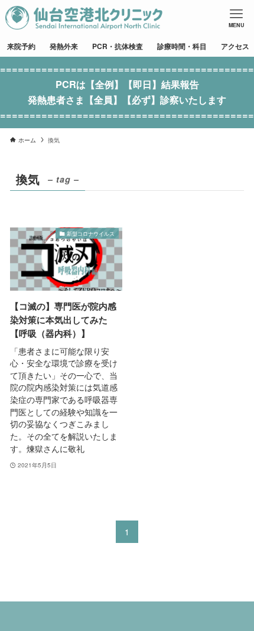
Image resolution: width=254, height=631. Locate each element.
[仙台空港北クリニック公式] (84, 17)
